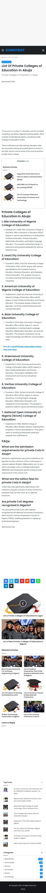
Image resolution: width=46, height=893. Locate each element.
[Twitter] (11, 581)
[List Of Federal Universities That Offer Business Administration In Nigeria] (34, 661)
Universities (9, 870)
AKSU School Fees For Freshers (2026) (27, 843)
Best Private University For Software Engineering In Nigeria (11, 671)
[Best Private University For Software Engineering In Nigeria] (12, 661)
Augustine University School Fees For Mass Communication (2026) (29, 177)
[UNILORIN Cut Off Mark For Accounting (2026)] (9, 187)
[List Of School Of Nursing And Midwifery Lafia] (12, 685)
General (7, 866)
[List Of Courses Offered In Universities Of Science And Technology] (9, 197)
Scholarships (9, 877)
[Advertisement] (23, 23)
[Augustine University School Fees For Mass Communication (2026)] (9, 176)
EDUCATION (9, 859)
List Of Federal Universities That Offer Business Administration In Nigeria (34, 672)
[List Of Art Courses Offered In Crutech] (34, 706)
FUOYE (7, 873)
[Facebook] (6, 581)
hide (26, 161)
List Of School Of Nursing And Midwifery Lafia (12, 694)
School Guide (13, 57)
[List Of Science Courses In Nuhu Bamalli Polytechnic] (34, 685)
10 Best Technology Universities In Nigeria (10, 715)
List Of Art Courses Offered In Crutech (31, 715)
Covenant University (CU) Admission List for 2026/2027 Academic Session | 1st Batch (28, 791)
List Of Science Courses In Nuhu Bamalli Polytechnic (33, 695)
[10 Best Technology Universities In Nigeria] (12, 706)
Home (5, 57)
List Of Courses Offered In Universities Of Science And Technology (28, 197)
